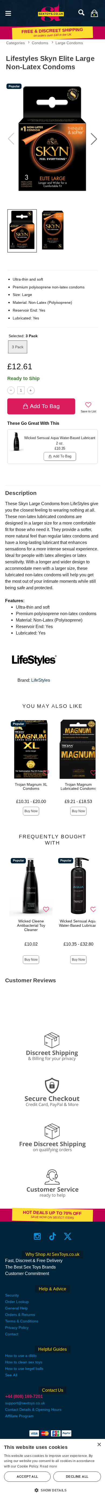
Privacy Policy (17, 1327)
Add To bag (45, 406)
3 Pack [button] (17, 347)
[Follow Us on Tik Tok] (53, 1236)
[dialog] (52, 1469)
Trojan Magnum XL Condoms (31, 786)
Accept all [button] (27, 1477)
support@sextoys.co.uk (25, 1403)
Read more (48, 1466)
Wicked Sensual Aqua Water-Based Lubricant (78, 923)
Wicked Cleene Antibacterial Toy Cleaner (31, 925)
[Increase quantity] (30, 390)
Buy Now (31, 811)
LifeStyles (40, 680)
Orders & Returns (20, 1314)
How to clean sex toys (23, 1362)
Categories (15, 43)
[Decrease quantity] (11, 390)
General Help (16, 1308)
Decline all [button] (77, 1477)
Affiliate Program (19, 1416)
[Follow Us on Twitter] (68, 1236)
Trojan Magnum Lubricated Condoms (78, 786)
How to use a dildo (21, 1355)
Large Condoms (69, 43)
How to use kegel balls (24, 1368)
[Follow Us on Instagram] (37, 1236)
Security (12, 1295)
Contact (11, 1334)
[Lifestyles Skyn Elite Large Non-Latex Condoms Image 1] (52, 139)
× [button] (99, 1445)
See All (11, 1375)
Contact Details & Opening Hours (33, 1409)
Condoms (40, 43)
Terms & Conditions (21, 1321)
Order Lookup (17, 1301)
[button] (8, 13)
